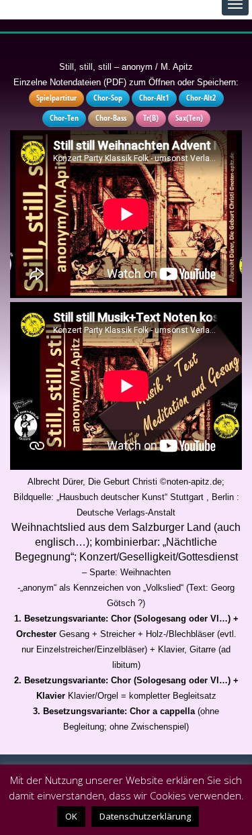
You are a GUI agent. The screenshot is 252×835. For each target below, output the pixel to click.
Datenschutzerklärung (145, 816)
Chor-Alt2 (201, 97)
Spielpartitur (56, 97)
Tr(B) (151, 118)
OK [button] (71, 816)
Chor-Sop (107, 97)
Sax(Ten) (189, 118)
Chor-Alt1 (154, 97)
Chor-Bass (110, 118)
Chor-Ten (64, 118)
